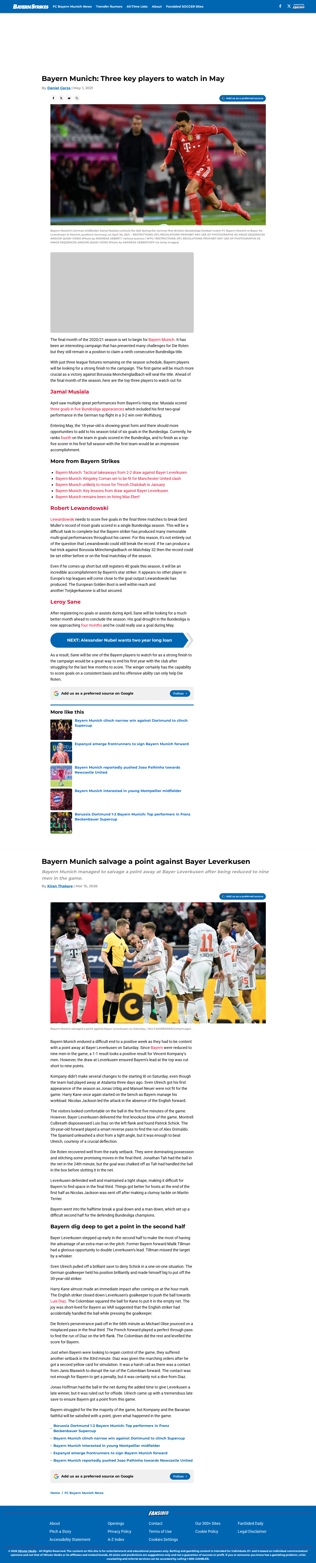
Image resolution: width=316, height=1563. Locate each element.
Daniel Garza (59, 88)
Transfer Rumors (109, 6)
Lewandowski (62, 519)
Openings (116, 1523)
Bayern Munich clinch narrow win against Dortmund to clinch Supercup (119, 1438)
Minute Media (27, 1551)
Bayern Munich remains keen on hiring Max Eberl (97, 496)
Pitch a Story (60, 1531)
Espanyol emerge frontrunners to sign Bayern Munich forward (110, 1453)
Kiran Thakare (60, 886)
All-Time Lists (137, 6)
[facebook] (280, 6)
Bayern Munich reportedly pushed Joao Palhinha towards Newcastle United (123, 1460)
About (157, 6)
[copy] (77, 98)
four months (91, 625)
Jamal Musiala (69, 392)
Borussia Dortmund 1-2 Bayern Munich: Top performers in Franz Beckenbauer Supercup (111, 1428)
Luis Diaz (58, 1301)
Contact (155, 1523)
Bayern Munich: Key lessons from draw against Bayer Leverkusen (112, 490)
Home (55, 1493)
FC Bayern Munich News (72, 6)
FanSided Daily (250, 1523)
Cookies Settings (163, 1539)
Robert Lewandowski (79, 508)
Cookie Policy (206, 1531)
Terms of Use (160, 1531)
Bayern (157, 1047)
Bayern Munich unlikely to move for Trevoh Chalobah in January (110, 484)
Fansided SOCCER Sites (184, 6)
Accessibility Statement (70, 1539)
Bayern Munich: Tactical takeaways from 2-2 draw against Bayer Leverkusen (121, 472)
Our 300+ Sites (207, 1523)
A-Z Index (116, 1539)
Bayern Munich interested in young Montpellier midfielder (106, 1446)
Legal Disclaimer (252, 1531)
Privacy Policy (119, 1531)
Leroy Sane (65, 602)
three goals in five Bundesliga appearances (87, 409)
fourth (66, 437)
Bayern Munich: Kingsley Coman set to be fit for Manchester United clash (118, 478)
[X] (289, 6)
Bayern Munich (161, 339)
